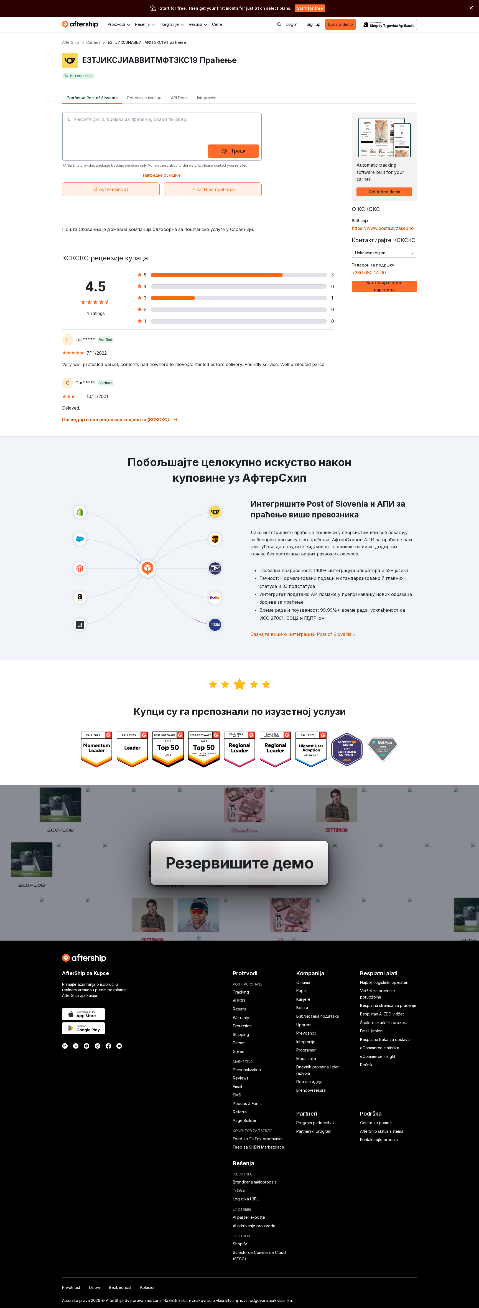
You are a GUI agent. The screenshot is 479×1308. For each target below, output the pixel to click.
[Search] (279, 24)
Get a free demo (384, 191)
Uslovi (94, 1287)
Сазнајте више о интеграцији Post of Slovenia (303, 634)
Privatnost (71, 1287)
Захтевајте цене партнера (384, 286)
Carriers (93, 42)
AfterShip (70, 42)
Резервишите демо (239, 863)
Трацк (238, 151)
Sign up (313, 24)
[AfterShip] (81, 24)
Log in (291, 24)
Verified (105, 339)
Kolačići (147, 1287)
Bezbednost (120, 1287)
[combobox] (384, 253)
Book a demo (340, 24)
